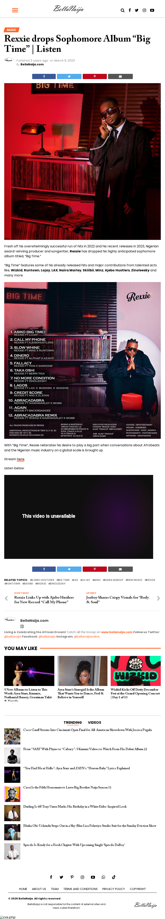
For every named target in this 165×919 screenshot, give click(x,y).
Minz (97, 580)
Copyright (138, 889)
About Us (39, 889)
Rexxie (150, 580)
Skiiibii (28, 583)
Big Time (64, 580)
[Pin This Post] (95, 76)
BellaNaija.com (32, 64)
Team (55, 889)
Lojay (86, 580)
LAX (75, 580)
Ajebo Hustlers (42, 580)
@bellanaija (12, 637)
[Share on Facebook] (44, 76)
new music (134, 580)
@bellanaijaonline (87, 637)
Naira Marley (113, 580)
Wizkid (41, 583)
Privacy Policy (113, 889)
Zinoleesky (58, 583)
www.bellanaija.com (116, 632)
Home (23, 889)
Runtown (13, 583)
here (20, 459)
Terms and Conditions (80, 889)
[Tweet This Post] (69, 76)
